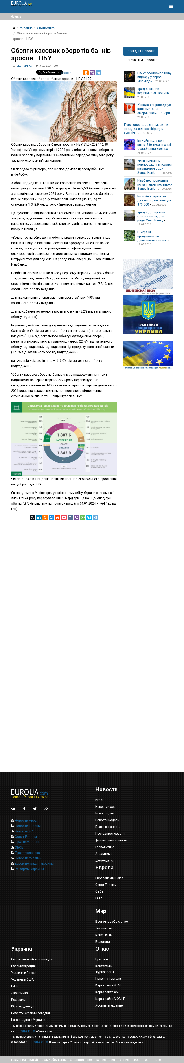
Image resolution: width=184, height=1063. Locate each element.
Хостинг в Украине (109, 1005)
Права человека (27, 853)
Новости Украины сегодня (30, 1013)
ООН (148, 1059)
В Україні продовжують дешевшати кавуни (151, 236)
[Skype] (89, 517)
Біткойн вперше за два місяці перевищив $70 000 (154, 200)
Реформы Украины (29, 869)
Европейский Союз (109, 878)
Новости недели (107, 820)
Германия (18, 1059)
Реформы (18, 999)
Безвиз (16, 16)
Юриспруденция (23, 1006)
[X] (32, 517)
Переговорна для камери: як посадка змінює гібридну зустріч (146, 129)
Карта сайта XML (107, 992)
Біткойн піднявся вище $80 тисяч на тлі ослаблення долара (154, 145)
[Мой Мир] (51, 517)
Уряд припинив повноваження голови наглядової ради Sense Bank (154, 167)
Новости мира (25, 821)
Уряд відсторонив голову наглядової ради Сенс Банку (151, 216)
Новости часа (105, 806)
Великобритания (54, 1059)
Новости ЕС (23, 831)
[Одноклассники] (86, 72)
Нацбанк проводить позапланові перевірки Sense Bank (154, 184)
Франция (77, 1059)
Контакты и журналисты (104, 969)
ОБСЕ (18, 847)
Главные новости (107, 827)
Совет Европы (25, 837)
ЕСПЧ (99, 898)
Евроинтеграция (23, 966)
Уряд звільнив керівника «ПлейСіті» (153, 91)
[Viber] (92, 72)
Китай (33, 1059)
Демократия (104, 860)
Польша (93, 1059)
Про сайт (101, 959)
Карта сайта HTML (108, 985)
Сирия (137, 1059)
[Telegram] (98, 72)
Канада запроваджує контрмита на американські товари (154, 109)
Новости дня (104, 813)
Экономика (46, 28)
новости (65, 73)
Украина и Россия (24, 973)
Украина (26, 28)
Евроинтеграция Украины (34, 864)
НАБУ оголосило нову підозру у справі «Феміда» (154, 77)
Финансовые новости (111, 840)
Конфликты (103, 935)
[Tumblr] (70, 517)
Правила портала (108, 978)
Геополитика (104, 847)
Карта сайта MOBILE (110, 999)
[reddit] (57, 517)
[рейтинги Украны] (148, 314)
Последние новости (110, 833)
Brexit (99, 800)
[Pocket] (64, 517)
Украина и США (22, 979)
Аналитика (103, 853)
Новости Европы (27, 826)
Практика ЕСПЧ (26, 842)
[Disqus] (64, 576)
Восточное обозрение (111, 921)
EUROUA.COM (25, 1031)
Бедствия (102, 941)
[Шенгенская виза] (148, 277)
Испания (108, 1059)
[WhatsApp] (82, 517)
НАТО (157, 1059)
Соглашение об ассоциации (32, 959)
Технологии (104, 928)
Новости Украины (28, 858)
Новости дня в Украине (28, 1020)
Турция (123, 1059)
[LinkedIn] (39, 517)
